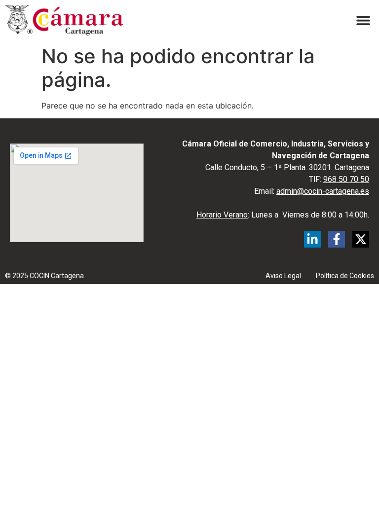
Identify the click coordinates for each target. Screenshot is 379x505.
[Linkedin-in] (312, 239)
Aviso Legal (283, 275)
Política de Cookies (345, 275)
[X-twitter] (360, 239)
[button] (363, 20)
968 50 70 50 (346, 179)
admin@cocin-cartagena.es (322, 191)
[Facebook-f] (336, 239)
